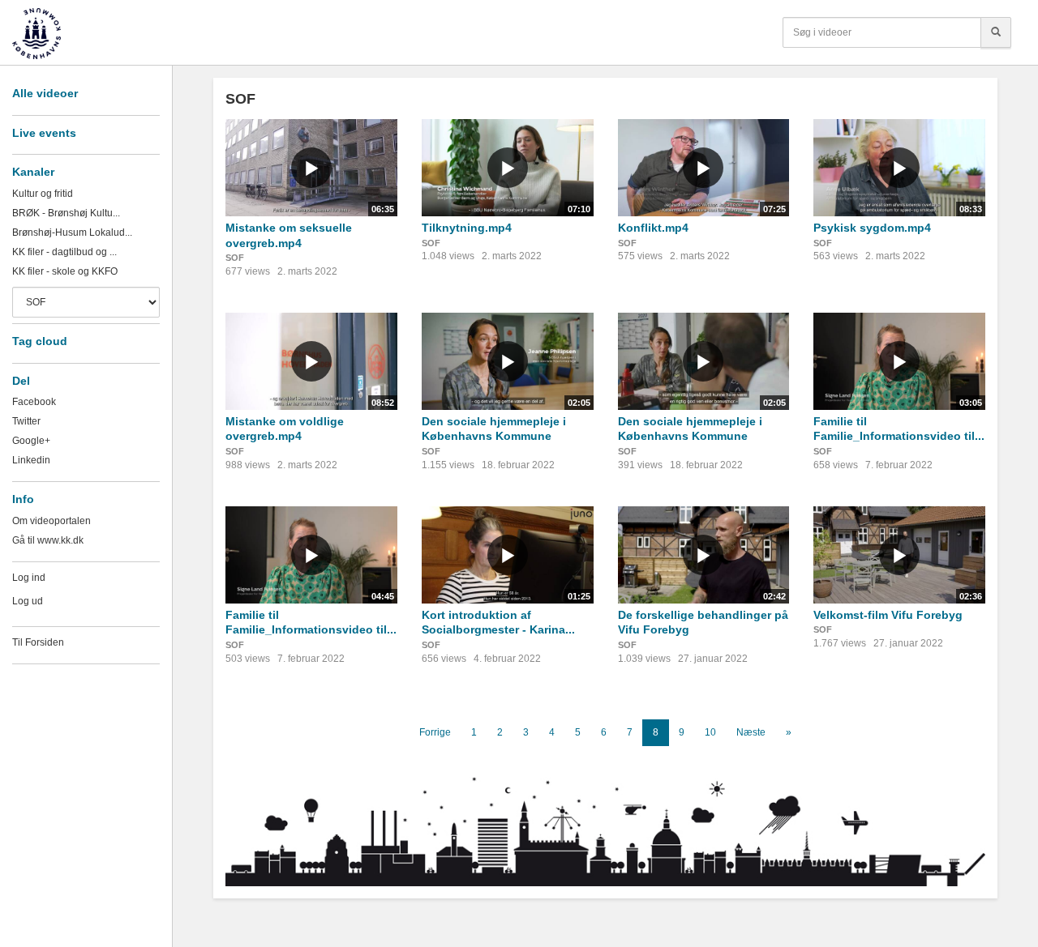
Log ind (28, 577)
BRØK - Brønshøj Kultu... (66, 213)
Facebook (34, 401)
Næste (751, 732)
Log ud (27, 601)
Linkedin (31, 460)
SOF (234, 257)
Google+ (31, 440)
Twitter (26, 421)
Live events (44, 132)
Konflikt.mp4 (653, 227)
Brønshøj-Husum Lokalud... (72, 232)
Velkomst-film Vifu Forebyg (888, 614)
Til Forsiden (38, 642)
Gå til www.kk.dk (48, 540)
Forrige (435, 732)
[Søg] (995, 32)
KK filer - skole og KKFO (65, 271)
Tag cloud (39, 341)
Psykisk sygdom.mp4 (872, 227)
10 (710, 732)
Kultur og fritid (42, 193)
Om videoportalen (51, 521)
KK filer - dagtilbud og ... (64, 252)
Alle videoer (45, 93)
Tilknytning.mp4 (467, 227)
